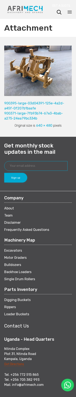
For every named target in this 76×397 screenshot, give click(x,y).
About (9, 208)
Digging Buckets (17, 300)
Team (8, 215)
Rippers (10, 307)
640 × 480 (44, 126)
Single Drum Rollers (19, 279)
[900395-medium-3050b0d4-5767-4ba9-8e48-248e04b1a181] (38, 95)
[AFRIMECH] (25, 9)
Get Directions (14, 364)
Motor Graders (15, 258)
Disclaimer (12, 223)
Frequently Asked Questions (26, 230)
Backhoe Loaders (17, 272)
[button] (62, 6)
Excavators (13, 250)
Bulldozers (12, 265)
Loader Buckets (16, 314)
